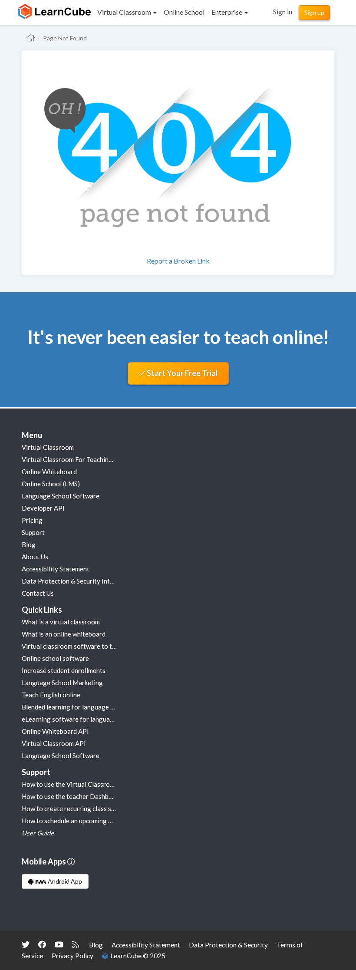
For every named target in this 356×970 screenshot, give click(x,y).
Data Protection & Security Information (79, 581)
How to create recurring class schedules (79, 808)
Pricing (32, 520)
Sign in (282, 11)
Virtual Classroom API (54, 743)
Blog (29, 544)
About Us (35, 557)
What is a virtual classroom (61, 622)
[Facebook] (42, 944)
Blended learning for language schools (77, 707)
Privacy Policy (72, 956)
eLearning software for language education (84, 719)
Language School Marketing (62, 682)
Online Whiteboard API (55, 731)
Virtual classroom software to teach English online (94, 646)
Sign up (314, 12)
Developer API (43, 508)
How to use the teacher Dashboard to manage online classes (108, 796)
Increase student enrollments (63, 670)
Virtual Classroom (48, 447)
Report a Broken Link (178, 261)
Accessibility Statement (55, 569)
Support (33, 532)
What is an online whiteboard (63, 634)
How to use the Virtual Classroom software (84, 784)
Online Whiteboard (49, 471)
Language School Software (60, 496)
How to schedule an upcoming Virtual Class (83, 821)
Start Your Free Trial (181, 373)
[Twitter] (26, 944)
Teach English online (51, 695)
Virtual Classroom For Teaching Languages (83, 459)
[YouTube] (59, 944)
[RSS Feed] (75, 944)
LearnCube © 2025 (136, 956)
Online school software (55, 658)
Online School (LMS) (51, 484)
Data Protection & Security (228, 945)
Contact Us (38, 593)
